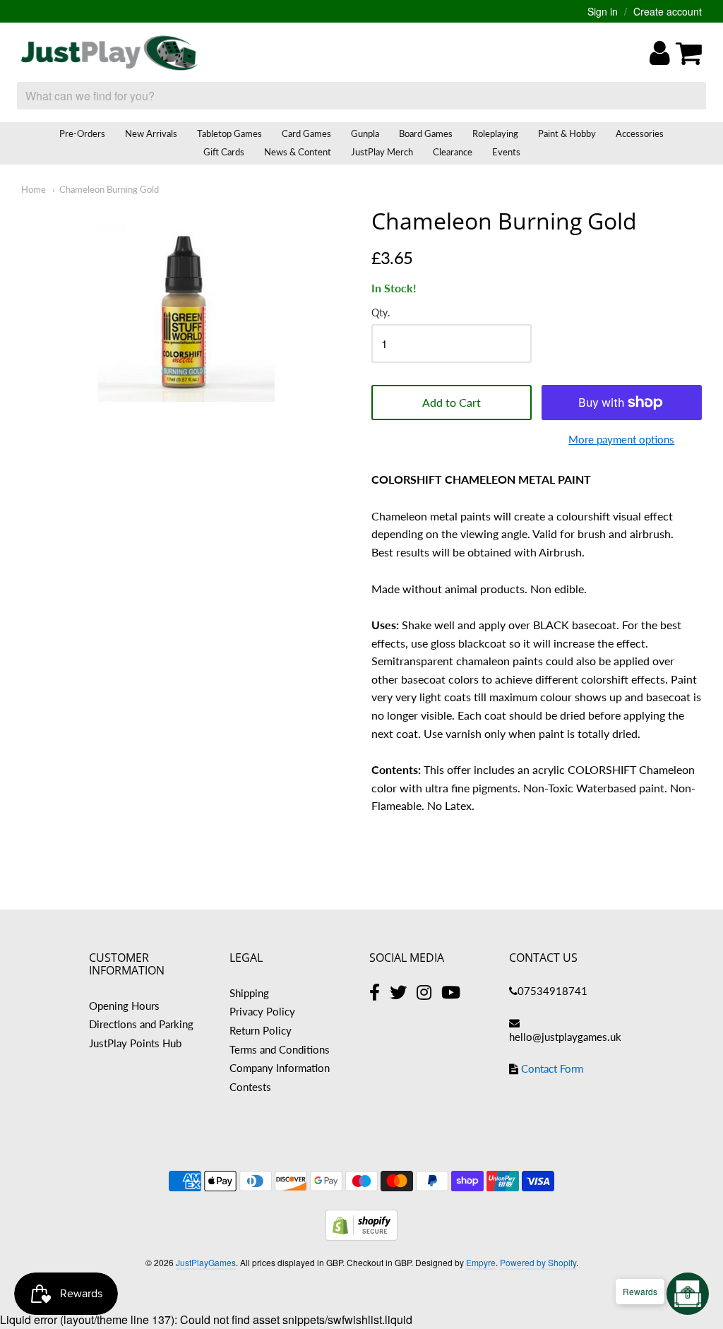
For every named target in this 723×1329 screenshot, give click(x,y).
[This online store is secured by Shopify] (361, 1236)
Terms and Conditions (279, 1049)
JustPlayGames (206, 1262)
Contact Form (552, 1068)
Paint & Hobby (567, 133)
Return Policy (260, 1030)
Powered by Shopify (538, 1262)
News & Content (297, 151)
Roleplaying (495, 133)
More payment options (621, 439)
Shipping (249, 993)
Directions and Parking (141, 1024)
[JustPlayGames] (109, 53)
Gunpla (365, 133)
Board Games (426, 133)
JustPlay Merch (382, 151)
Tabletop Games (229, 133)
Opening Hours (124, 1005)
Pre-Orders (82, 133)
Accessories (640, 133)
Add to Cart (451, 402)
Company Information (279, 1067)
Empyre (481, 1262)
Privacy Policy (262, 1011)
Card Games (306, 133)
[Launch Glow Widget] (688, 1294)
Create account (667, 11)
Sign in (602, 11)
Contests (250, 1086)
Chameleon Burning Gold (109, 189)
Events (506, 151)
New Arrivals (151, 133)
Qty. (380, 312)
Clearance (452, 151)
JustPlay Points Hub (135, 1043)
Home (33, 189)
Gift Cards (223, 151)
